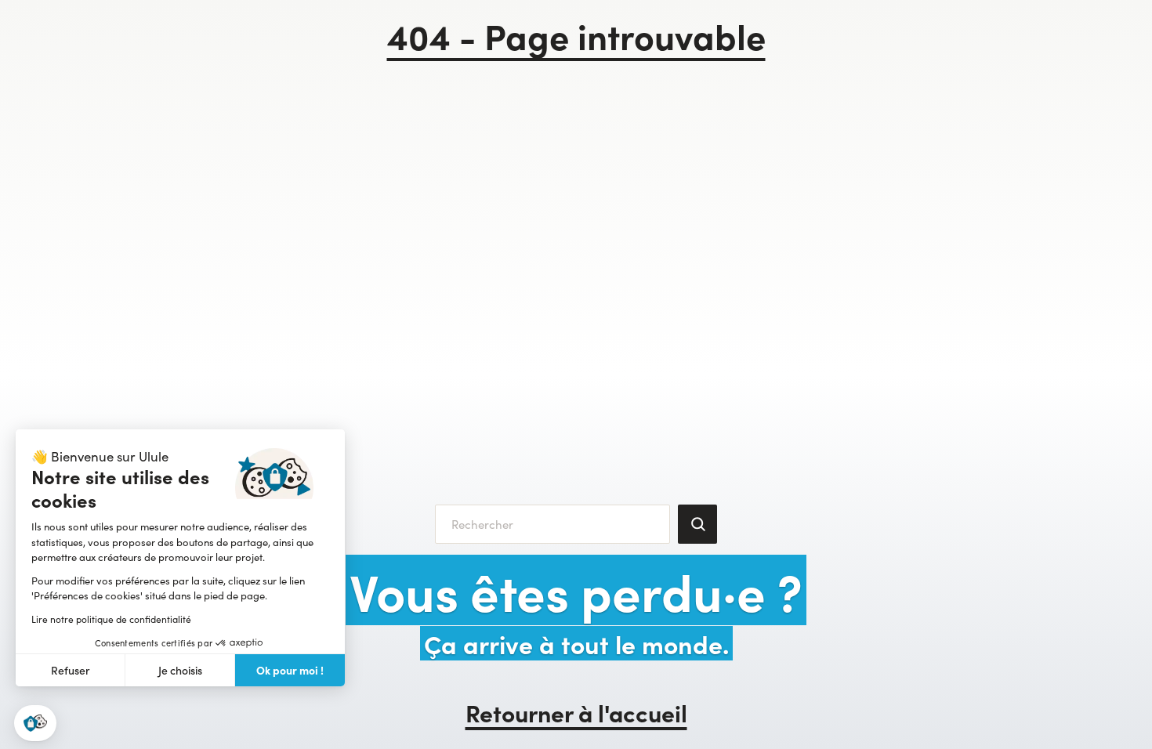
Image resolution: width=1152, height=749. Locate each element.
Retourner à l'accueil (576, 712)
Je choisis (180, 670)
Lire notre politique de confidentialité (111, 619)
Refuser (70, 670)
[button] (35, 723)
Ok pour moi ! (290, 670)
